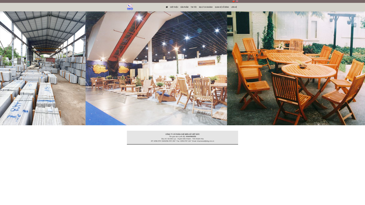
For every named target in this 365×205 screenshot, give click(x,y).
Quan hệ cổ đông (222, 7)
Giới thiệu (174, 7)
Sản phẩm (184, 7)
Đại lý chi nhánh (206, 7)
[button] (27, 68)
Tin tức (194, 7)
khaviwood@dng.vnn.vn (205, 141)
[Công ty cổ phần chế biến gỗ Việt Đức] (130, 7)
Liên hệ (234, 7)
